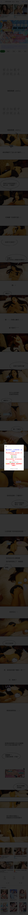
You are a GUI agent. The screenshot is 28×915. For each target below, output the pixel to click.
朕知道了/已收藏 (14, 469)
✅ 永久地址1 (14, 455)
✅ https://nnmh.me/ (14, 462)
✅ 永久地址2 (14, 457)
